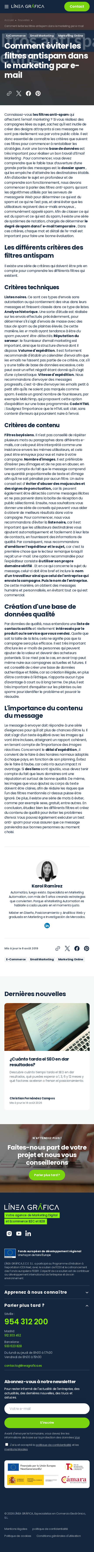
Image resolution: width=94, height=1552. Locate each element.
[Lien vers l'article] (47, 1056)
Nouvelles (24, 20)
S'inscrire (47, 1422)
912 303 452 (12, 1335)
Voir (77, 1437)
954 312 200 (26, 1321)
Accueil (9, 20)
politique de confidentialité (53, 1445)
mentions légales (16, 1449)
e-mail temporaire (59, 226)
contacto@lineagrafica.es (23, 1365)
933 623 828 (13, 1346)
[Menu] (6, 6)
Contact (77, 6)
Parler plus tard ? (47, 1175)
